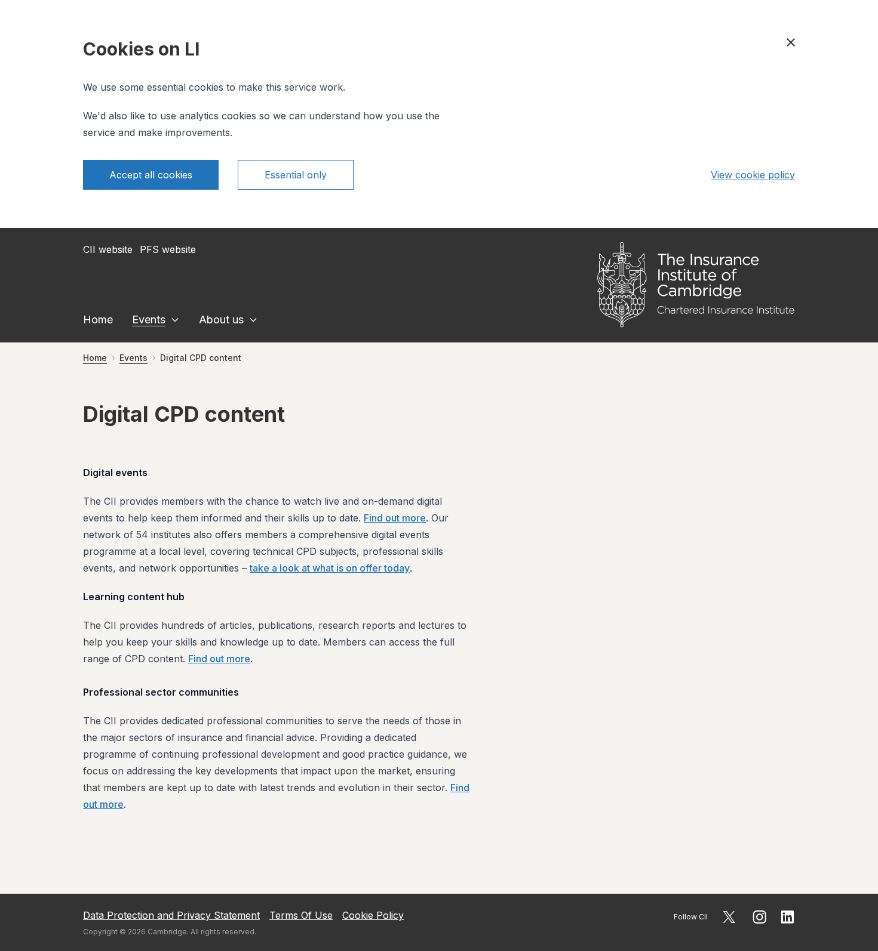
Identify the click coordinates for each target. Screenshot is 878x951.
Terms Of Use (301, 915)
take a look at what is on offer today (330, 568)
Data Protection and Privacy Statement (171, 915)
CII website (108, 249)
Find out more (395, 518)
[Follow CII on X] (729, 917)
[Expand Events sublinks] (175, 320)
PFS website (168, 249)
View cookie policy (753, 175)
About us (221, 319)
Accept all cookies (150, 175)
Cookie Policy (373, 915)
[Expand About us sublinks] (253, 320)
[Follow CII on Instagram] (759, 917)
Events (148, 319)
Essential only (296, 175)
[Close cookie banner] (791, 42)
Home (98, 319)
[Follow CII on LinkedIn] (788, 917)
